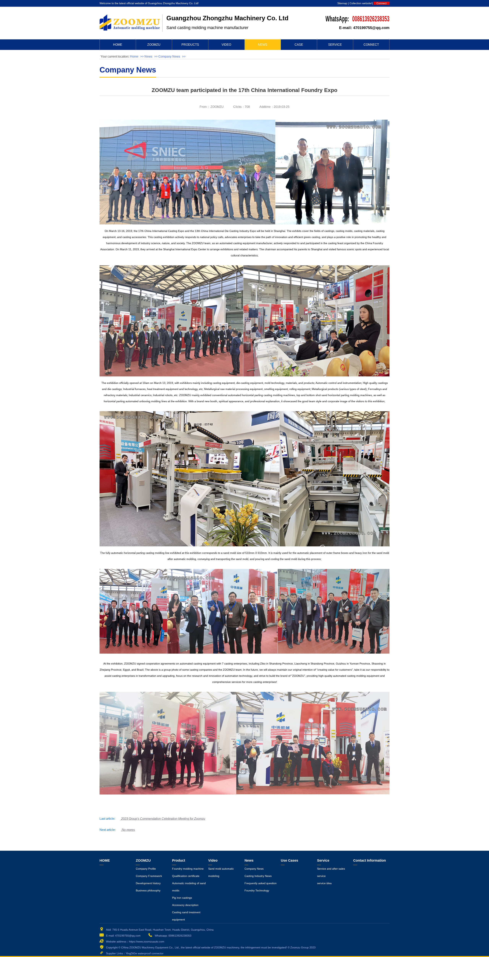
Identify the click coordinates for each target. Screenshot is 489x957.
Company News (169, 56)
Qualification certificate (185, 875)
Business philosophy (148, 890)
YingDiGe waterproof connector (145, 953)
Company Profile (146, 868)
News (148, 56)
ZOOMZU (217, 106)
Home (134, 56)
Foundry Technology (256, 890)
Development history (148, 883)
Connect (381, 3)
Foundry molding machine (188, 868)
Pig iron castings (182, 897)
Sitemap (342, 3)
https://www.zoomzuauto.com (146, 941)
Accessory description (185, 905)
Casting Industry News (258, 875)
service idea (324, 883)
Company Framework (149, 875)
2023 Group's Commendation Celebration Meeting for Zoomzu (163, 818)
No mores (128, 829)
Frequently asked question (260, 883)
